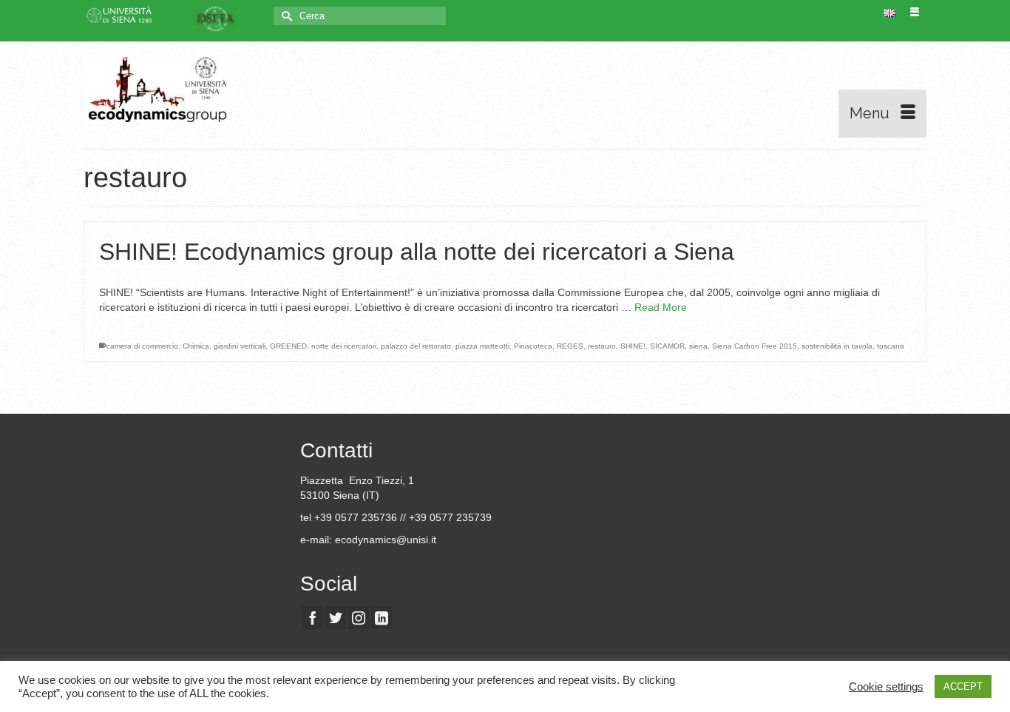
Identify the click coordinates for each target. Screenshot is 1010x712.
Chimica (196, 346)
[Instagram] (358, 617)
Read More (660, 307)
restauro (602, 346)
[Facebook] (312, 617)
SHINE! (632, 346)
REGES (570, 346)
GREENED (288, 346)
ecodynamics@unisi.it (385, 539)
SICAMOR (667, 346)
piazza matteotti (482, 346)
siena (698, 346)
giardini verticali (239, 346)
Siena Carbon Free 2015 (754, 346)
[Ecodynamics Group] (217, 89)
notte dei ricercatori (343, 346)
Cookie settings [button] (886, 687)
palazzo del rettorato (416, 346)
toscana (890, 346)
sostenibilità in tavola (836, 346)
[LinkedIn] (381, 617)
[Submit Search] (285, 16)
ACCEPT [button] (963, 686)
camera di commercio (142, 346)
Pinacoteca (533, 346)
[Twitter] (335, 617)
